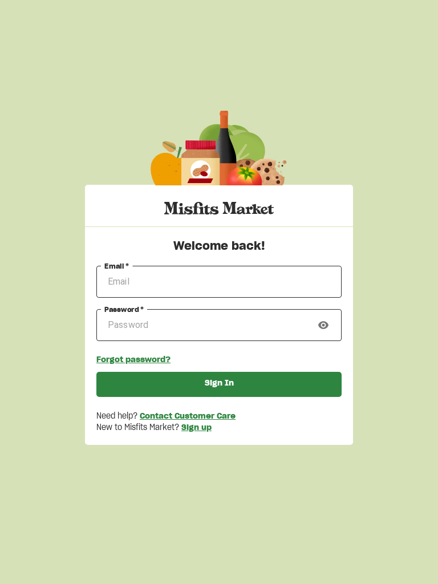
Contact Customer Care (188, 416)
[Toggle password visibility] (323, 325)
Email (116, 266)
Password (124, 309)
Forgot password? (133, 360)
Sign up (196, 428)
